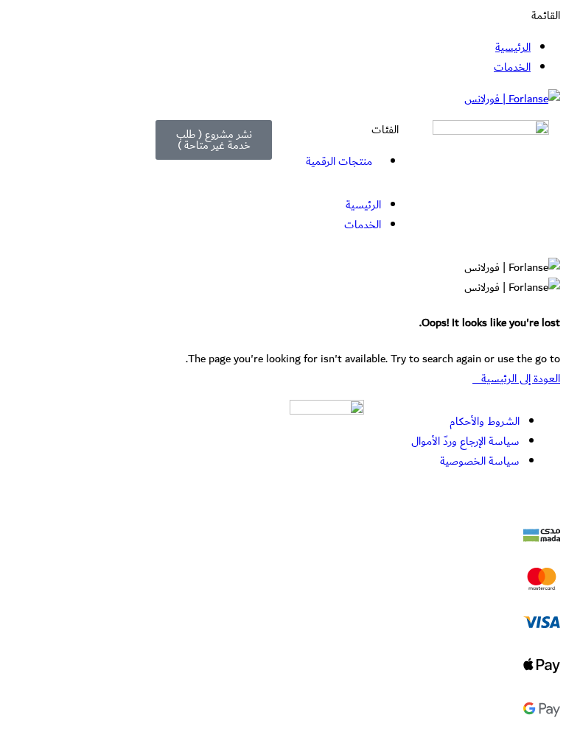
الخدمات (512, 67)
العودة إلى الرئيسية (520, 379)
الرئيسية (513, 47)
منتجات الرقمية (339, 162)
